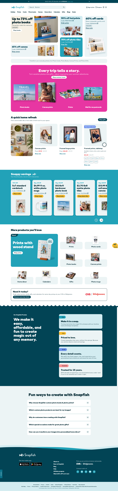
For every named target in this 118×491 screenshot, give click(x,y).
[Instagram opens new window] (83, 471)
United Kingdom (59, 484)
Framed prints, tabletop (93, 148)
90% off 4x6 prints (70, 18)
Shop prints (17, 253)
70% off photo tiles (71, 39)
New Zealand (82, 484)
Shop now (71, 1)
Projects (99, 7)
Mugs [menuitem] (68, 12)
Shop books (60, 196)
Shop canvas (104, 196)
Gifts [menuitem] (63, 12)
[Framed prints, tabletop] (95, 135)
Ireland (47, 484)
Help (54, 469)
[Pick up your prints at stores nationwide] (78, 463)
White (102, 158)
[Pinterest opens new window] (87, 471)
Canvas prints (40, 148)
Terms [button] (28, 486)
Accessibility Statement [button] (68, 486)
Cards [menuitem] (25, 12)
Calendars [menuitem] (57, 12)
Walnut (87, 161)
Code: (91, 23)
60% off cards (94, 18)
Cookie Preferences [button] (44, 486)
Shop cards (17, 193)
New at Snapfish (58, 464)
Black (97, 158)
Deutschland (36, 484)
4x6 (86, 158)
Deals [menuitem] (74, 12)
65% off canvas (20, 46)
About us (56, 461)
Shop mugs (38, 196)
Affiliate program (58, 471)
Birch (91, 161)
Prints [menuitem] (19, 12)
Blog (54, 466)
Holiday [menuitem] (13, 12)
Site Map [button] (23, 486)
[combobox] (47, 7)
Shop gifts (102, 119)
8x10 (93, 158)
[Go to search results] (64, 7)
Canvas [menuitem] (40, 12)
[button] (59, 403)
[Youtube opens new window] (91, 471)
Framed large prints (67, 148)
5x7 (89, 158)
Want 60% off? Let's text (61, 474)
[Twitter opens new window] (95, 471)
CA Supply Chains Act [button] (56, 486)
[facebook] (78, 471)
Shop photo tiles (83, 196)
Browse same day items (21, 297)
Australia (75, 484)
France (42, 484)
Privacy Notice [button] (35, 486)
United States (67, 484)
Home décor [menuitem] (48, 12)
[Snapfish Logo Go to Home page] (17, 7)
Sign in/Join (91, 7)
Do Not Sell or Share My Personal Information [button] (86, 486)
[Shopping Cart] (106, 7)
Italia (52, 484)
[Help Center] (103, 7)
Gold (96, 161)
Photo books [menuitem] (32, 12)
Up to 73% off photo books (22, 20)
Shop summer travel (59, 77)
